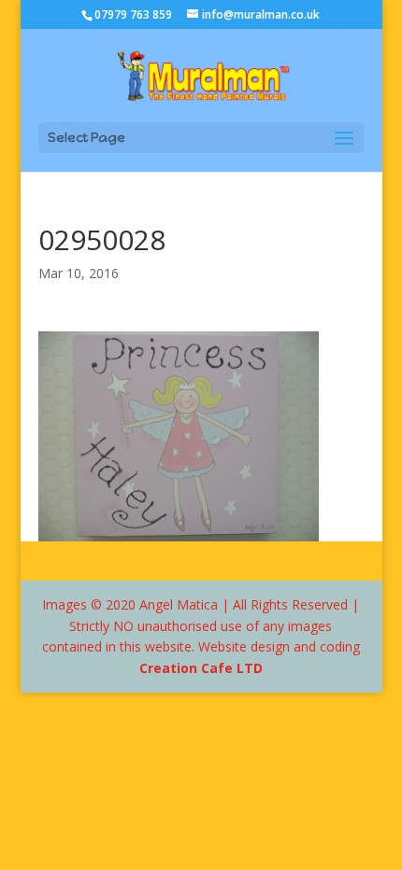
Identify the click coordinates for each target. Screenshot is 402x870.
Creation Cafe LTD (201, 668)
